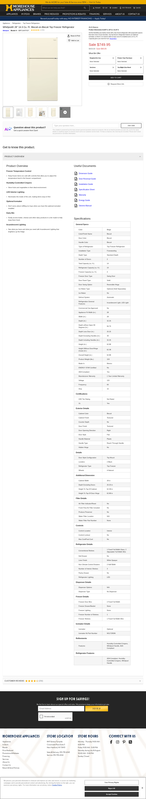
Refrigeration (16, 23)
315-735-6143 (65, 752)
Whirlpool (6, 30)
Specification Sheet (87, 190)
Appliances (12, 14)
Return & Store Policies (11, 768)
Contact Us (134, 14)
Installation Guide (86, 184)
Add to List (75, 40)
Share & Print (75, 36)
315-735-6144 (58, 755)
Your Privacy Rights (111, 782)
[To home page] (20, 8)
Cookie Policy (57, 785)
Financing (94, 14)
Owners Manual (85, 206)
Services (107, 14)
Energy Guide (84, 200)
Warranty (82, 195)
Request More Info (117, 84)
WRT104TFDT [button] (23, 30)
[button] (93, 8)
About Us (120, 14)
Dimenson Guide (86, 173)
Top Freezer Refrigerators (31, 23)
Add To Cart (116, 78)
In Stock (25, 14)
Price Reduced (51, 14)
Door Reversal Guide (87, 179)
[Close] (142, 787)
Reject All (111, 788)
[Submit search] (85, 8)
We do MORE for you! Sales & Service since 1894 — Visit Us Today (73, 2)
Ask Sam (131, 126)
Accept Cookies (111, 794)
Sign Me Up (97, 708)
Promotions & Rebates (74, 14)
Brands (37, 14)
